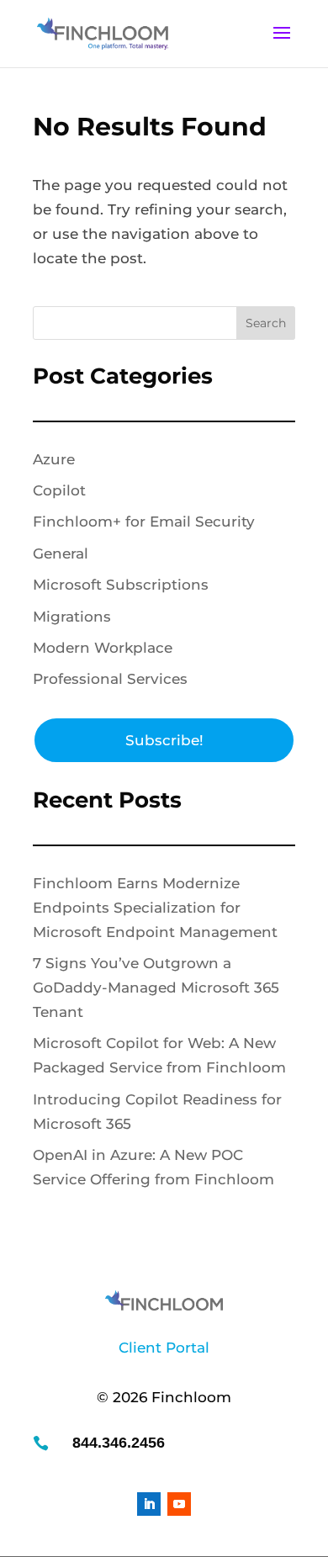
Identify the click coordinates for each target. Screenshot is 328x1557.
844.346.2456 (118, 1442)
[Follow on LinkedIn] (149, 1504)
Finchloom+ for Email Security (144, 521)
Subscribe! (164, 740)
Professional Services (110, 678)
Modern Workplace (102, 647)
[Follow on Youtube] (179, 1504)
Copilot (59, 490)
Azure (54, 459)
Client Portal (164, 1347)
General (60, 553)
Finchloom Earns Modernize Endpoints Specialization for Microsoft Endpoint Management (155, 907)
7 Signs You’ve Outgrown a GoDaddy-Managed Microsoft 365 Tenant (156, 987)
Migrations (72, 616)
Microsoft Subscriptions (121, 584)
